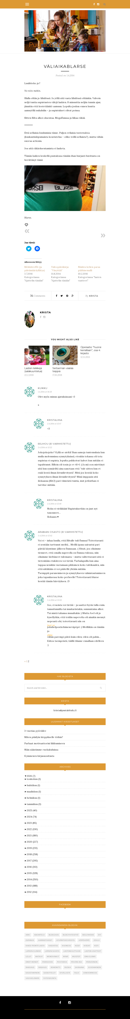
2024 (32, 816)
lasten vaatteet (93, 951)
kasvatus (53, 946)
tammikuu (34, 804)
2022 (32, 829)
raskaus (42, 967)
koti (96, 946)
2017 (32, 860)
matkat (39, 956)
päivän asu (76, 962)
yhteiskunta (49, 978)
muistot (76, 956)
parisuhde (47, 962)
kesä (77, 946)
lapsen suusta (52, 951)
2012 (32, 891)
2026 (31, 775)
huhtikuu (33, 785)
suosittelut (50, 973)
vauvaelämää (32, 978)
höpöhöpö (84, 940)
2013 (32, 885)
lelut (28, 956)
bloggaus (54, 935)
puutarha (62, 962)
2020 (32, 841)
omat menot (32, 962)
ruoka (67, 967)
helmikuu (33, 797)
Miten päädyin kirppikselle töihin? (43, 737)
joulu (97, 940)
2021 (32, 835)
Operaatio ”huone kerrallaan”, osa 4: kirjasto (91, 350)
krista (93, 295)
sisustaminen (33, 973)
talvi (76, 973)
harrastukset (45, 940)
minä (65, 956)
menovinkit (53, 956)
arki (28, 935)
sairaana (79, 967)
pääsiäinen (92, 962)
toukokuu (34, 779)
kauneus (66, 946)
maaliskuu (34, 791)
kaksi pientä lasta (35, 946)
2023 (32, 822)
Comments (37, 295)
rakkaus (30, 967)
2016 (32, 866)
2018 (32, 854)
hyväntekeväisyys (65, 940)
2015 (32, 873)
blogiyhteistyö (70, 935)
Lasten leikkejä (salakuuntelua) (33, 370)
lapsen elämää (33, 951)
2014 (32, 879)
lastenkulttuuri (72, 951)
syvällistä (65, 973)
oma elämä (89, 956)
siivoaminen (94, 967)
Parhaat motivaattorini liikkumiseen (44, 743)
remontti (55, 967)
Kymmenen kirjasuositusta (39, 755)
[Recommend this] (26, 225)
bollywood (88, 935)
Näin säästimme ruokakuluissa (41, 749)
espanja (30, 940)
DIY (99, 935)
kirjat (87, 946)
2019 (32, 848)
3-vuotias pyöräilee (35, 730)
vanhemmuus (90, 973)
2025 (32, 810)
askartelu (39, 935)
